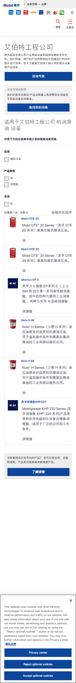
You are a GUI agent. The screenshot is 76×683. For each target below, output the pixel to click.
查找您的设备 (38, 107)
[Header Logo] (12, 4)
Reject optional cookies (38, 664)
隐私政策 (10, 644)
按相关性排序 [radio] (62, 213)
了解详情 (38, 472)
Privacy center (38, 652)
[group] (36, 159)
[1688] (33, 13)
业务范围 (32, 4)
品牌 (43, 4)
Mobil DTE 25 (30, 218)
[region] (38, 639)
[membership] (41, 13)
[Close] (71, 600)
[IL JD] (11, 13)
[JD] (25, 13)
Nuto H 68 (27, 361)
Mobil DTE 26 (30, 249)
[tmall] (18, 13)
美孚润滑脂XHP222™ (34, 402)
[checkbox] (6, 159)
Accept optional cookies (38, 675)
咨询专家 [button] (38, 76)
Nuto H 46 (27, 320)
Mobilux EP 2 (30, 279)
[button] (70, 26)
